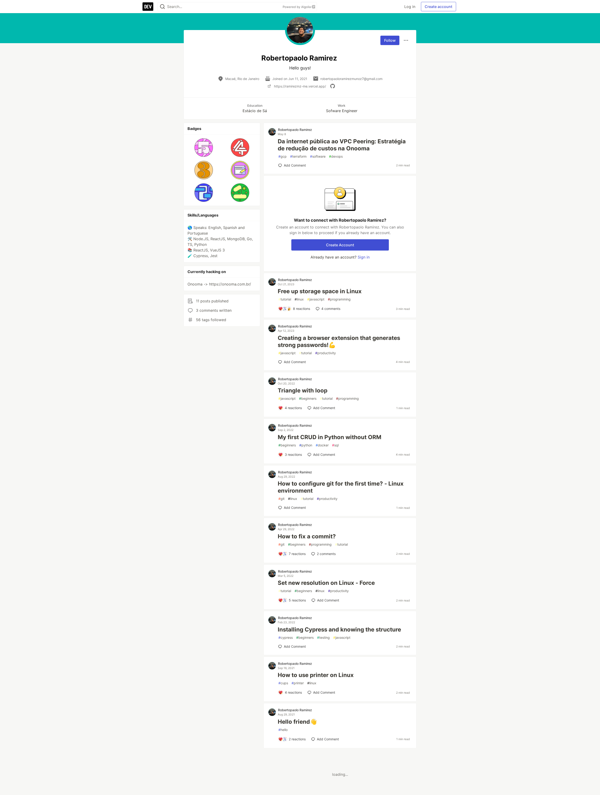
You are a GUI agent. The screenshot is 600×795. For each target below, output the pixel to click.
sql (335, 445)
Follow (390, 40)
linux (299, 299)
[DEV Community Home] (148, 6)
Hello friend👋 (297, 721)
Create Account (340, 245)
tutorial (284, 299)
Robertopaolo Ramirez (295, 130)
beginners (307, 398)
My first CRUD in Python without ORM (329, 437)
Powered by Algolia (297, 7)
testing (323, 637)
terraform (298, 156)
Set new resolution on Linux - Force (326, 582)
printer (298, 683)
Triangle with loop (302, 390)
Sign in (364, 257)
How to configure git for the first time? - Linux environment (341, 487)
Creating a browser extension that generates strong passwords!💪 (339, 341)
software (318, 156)
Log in (409, 6)
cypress (285, 637)
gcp (282, 156)
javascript (315, 299)
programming (339, 299)
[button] (204, 147)
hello (283, 730)
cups (283, 683)
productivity (325, 353)
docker (322, 445)
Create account (438, 6)
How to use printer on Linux (316, 675)
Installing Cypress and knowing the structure (339, 629)
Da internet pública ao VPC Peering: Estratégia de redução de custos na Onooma (342, 145)
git (281, 499)
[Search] (162, 6)
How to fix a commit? (307, 536)
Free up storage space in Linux (320, 291)
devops (336, 156)
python (305, 445)
